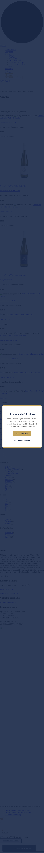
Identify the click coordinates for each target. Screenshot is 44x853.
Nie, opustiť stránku (22, 440)
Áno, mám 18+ (22, 434)
